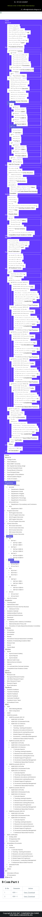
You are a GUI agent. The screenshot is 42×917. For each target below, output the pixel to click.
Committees (10, 619)
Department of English (17, 493)
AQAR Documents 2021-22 (16, 717)
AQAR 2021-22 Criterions (18, 723)
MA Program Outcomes (16, 519)
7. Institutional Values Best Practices (23, 762)
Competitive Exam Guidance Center (17, 668)
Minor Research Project (14, 681)
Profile (11, 845)
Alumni (9, 645)
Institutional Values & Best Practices (23, 738)
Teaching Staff (11, 602)
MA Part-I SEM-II (18, 583)
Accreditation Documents (14, 843)
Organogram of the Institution (15, 474)
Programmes (9, 483)
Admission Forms (14, 609)
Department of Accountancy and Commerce (24, 504)
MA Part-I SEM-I (17, 581)
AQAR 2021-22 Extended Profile (20, 721)
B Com (11, 560)
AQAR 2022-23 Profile (17, 743)
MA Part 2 (14, 585)
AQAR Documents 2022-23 (17, 740)
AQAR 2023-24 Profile (17, 766)
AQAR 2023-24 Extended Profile (20, 768)
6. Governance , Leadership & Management (23, 860)
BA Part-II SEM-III (18, 549)
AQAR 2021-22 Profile (17, 719)
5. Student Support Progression (22, 758)
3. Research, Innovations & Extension (21, 854)
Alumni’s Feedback (12, 696)
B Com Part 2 (15, 564)
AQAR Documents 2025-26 (17, 811)
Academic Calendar (12, 611)
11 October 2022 (13, 841)
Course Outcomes (12, 523)
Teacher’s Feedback (13, 691)
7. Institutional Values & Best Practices (22, 862)
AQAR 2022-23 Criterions (18, 747)
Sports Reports (13, 655)
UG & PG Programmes (13, 485)
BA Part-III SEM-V (18, 555)
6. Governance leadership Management (24, 760)
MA (10, 577)
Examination (10, 634)
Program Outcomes (12, 510)
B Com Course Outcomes (16, 528)
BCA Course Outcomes (15, 530)
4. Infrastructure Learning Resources (23, 755)
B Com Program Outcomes (17, 515)
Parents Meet (11, 647)
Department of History (17, 495)
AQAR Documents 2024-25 (17, 787)
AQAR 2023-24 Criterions (18, 770)
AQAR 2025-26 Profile (17, 813)
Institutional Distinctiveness (15, 615)
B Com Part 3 (15, 566)
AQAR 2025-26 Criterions (18, 817)
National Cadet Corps (13, 660)
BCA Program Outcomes (16, 517)
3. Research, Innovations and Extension (24, 777)
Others (9, 869)
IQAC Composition (14, 711)
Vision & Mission (12, 461)
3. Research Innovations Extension (23, 753)
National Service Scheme (14, 662)
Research (8, 672)
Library (7, 670)
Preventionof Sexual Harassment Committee (20, 638)
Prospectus (10, 630)
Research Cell (11, 674)
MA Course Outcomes (15, 532)
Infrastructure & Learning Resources (23, 732)
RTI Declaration (11, 875)
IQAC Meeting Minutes (15, 708)
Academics (8, 600)
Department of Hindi (17, 491)
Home (7, 455)
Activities (8, 649)
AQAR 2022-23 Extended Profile (20, 745)
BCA (10, 506)
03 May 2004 (13, 837)
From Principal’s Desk (13, 472)
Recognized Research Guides (15, 677)
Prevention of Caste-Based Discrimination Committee (24, 626)
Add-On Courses (12, 598)
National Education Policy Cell (17, 624)
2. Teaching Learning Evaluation (22, 751)
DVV (10, 866)
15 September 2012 (14, 839)
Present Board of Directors (14, 470)
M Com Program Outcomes (17, 521)
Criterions (12, 847)
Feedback (8, 687)
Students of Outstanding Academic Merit (18, 641)
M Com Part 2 (15, 596)
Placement (10, 617)
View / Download (29, 892)
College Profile (11, 459)
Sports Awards (13, 658)
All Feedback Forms (13, 702)
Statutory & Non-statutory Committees (20, 621)
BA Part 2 (13, 547)
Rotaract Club (11, 643)
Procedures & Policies (13, 481)
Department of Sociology (18, 498)
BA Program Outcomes (15, 513)
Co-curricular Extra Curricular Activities (18, 666)
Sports (9, 651)
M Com (11, 592)
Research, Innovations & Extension (23, 730)
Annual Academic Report (14, 476)
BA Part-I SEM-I (17, 542)
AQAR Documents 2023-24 (17, 764)
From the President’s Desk (14, 468)
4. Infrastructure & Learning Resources (22, 856)
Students (8, 628)
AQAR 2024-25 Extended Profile (20, 792)
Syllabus (9, 536)
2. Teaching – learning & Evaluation (21, 852)
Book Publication (12, 685)
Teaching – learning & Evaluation (22, 728)
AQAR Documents (12, 715)
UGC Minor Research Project (15, 679)
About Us (8, 457)
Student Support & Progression (22, 734)
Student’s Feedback (13, 689)
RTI (6, 871)
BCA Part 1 (14, 570)
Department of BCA (16, 508)
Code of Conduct (12, 478)
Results (9, 636)
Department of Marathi (17, 489)
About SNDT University (13, 464)
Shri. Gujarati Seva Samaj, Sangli (16, 466)
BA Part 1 (13, 540)
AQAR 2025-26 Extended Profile (20, 815)
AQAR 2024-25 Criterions (18, 794)
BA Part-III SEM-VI (18, 557)
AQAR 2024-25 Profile (17, 790)
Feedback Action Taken (14, 700)
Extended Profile (14, 864)
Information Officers (13, 873)
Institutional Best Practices (14, 613)
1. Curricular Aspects (19, 749)
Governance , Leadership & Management (25, 736)
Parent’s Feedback (12, 694)
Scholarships (11, 632)
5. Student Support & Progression (20, 858)
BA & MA (11, 487)
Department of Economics (18, 500)
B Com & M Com (13, 502)
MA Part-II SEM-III (18, 587)
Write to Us (8, 877)
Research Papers (12, 683)
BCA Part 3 (14, 575)
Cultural (9, 664)
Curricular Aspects (18, 725)
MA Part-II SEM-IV (18, 589)
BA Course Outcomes (15, 525)
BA (10, 538)
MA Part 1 (13, 579)
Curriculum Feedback (13, 698)
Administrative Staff (12, 604)
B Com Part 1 (14, 562)
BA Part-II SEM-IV (18, 551)
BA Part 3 (13, 553)
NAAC (7, 704)
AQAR (8, 713)
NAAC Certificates (12, 834)
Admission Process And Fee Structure (18, 606)
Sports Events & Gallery (16, 653)
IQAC (8, 706)
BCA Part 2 (14, 572)
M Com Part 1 (15, 594)
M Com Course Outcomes (16, 534)
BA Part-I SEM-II (17, 545)
